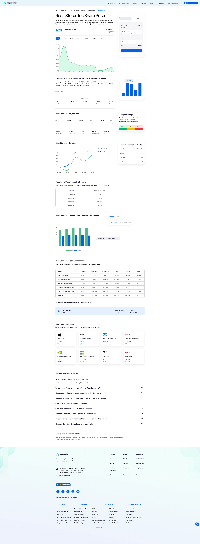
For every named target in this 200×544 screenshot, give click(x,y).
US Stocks (63, 10)
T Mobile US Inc (130, 514)
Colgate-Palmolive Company (62, 523)
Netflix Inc (60, 514)
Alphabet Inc (112, 509)
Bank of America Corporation (79, 520)
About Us (161, 3)
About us (112, 454)
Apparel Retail (92, 10)
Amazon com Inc (130, 509)
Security (125, 463)
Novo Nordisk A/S (114, 523)
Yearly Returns (129, 80)
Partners (143, 3)
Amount (123, 27)
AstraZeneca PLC (79, 514)
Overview (70, 10)
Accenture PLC (130, 520)
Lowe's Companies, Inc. (66, 287)
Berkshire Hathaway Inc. (81, 517)
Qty (122, 38)
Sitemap (138, 475)
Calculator (126, 475)
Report (112, 475)
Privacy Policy (140, 459)
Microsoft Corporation (81, 509)
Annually (119, 216)
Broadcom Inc (78, 511)
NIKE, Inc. (61, 295)
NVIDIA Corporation (97, 509)
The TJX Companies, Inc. (66, 291)
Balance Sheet (113, 223)
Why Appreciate (123, 3)
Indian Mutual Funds (135, 504)
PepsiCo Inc (94, 514)
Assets (135, 3)
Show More (99, 527)
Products (110, 3)
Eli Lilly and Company (97, 523)
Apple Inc (60, 509)
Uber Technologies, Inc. (98, 520)
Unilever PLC (112, 520)
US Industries (109, 504)
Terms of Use (140, 463)
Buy (131, 50)
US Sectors (84, 504)
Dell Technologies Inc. (80, 523)
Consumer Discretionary (80, 10)
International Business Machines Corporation (64, 517)
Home (56, 10)
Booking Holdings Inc (65, 283)
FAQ (111, 459)
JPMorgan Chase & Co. (64, 520)
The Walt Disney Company (133, 517)
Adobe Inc (111, 514)
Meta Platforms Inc (62, 511)
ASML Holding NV (131, 511)
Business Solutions (173, 3)
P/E (136, 80)
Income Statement (125, 223)
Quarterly (111, 216)
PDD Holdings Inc (64, 279)
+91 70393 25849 (64, 475)
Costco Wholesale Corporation (114, 512)
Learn (151, 3)
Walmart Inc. (112, 517)
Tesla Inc (94, 511)
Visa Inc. (93, 517)
